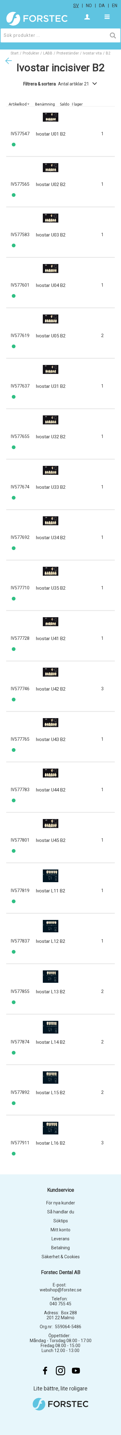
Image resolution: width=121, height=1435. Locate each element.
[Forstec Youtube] (76, 1370)
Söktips (60, 1220)
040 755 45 (60, 1303)
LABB (47, 53)
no (89, 5)
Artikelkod (18, 104)
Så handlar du (60, 1211)
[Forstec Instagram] (60, 1370)
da (102, 5)
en (114, 5)
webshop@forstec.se (61, 1289)
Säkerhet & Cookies (61, 1256)
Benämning (45, 104)
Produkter (31, 53)
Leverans (60, 1238)
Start (15, 53)
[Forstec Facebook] (45, 1370)
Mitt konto (60, 1229)
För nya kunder (60, 1202)
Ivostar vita (92, 53)
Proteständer (67, 53)
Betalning (60, 1247)
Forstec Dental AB (60, 1272)
